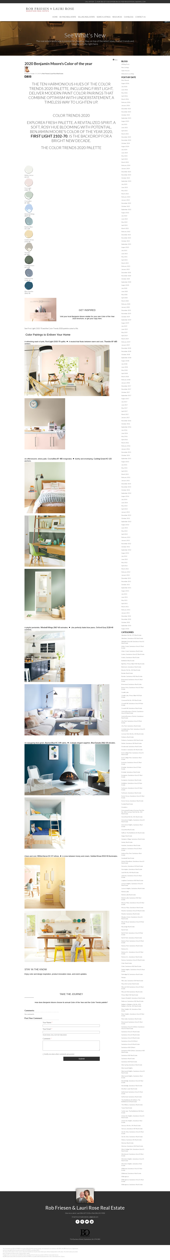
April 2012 (124, 565)
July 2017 (124, 402)
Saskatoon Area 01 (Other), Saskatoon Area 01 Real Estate (132, 1027)
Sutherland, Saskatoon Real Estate (131, 1097)
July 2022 (124, 216)
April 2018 (124, 373)
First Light (27, 188)
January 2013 (125, 540)
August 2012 (125, 553)
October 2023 (125, 178)
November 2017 (126, 389)
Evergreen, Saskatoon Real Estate (131, 780)
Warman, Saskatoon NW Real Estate (132, 1146)
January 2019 (125, 345)
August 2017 (125, 398)
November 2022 (126, 203)
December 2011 (126, 578)
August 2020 (125, 285)
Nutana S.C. (124, 949)
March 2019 (125, 339)
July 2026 (124, 86)
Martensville (125, 891)
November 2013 (126, 515)
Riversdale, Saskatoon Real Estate (131, 1019)
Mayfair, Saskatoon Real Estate (130, 914)
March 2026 (125, 99)
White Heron (28, 175)
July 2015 (124, 465)
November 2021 (126, 238)
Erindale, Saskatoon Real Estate (130, 772)
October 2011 (125, 584)
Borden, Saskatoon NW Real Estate (131, 676)
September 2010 (126, 625)
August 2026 (125, 83)
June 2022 (124, 219)
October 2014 (125, 490)
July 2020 (124, 288)
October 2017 (125, 392)
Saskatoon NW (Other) (128, 1047)
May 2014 (124, 506)
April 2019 (124, 335)
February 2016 (125, 446)
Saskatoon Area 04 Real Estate (130, 1044)
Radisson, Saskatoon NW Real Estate (132, 1001)
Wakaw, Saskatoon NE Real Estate (131, 1140)
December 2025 (126, 108)
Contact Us (140, 17)
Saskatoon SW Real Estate (129, 1062)
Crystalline (28, 201)
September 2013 (126, 521)
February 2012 (125, 572)
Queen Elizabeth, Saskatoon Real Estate (133, 998)
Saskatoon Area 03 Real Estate (130, 1038)
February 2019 (125, 342)
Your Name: (47, 1022)
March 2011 (125, 606)
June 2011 (124, 597)
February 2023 (125, 197)
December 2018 (126, 348)
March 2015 (125, 474)
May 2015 (124, 468)
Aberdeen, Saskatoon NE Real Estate (132, 638)
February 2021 (125, 266)
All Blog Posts (125, 64)
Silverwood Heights (127, 1068)
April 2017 (124, 411)
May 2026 (124, 93)
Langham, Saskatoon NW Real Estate (132, 880)
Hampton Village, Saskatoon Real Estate (133, 839)
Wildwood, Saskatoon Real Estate (131, 1173)
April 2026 (124, 96)
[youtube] (92, 1222)
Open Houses (125, 70)
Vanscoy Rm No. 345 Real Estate (131, 1125)
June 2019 (124, 329)
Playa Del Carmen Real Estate (130, 984)
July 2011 (124, 594)
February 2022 (125, 231)
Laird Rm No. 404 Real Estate (130, 872)
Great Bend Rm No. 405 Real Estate (132, 817)
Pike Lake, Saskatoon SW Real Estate (132, 980)
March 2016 (125, 443)
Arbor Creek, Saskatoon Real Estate (132, 651)
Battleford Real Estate (127, 660)
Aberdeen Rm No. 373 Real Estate (131, 635)
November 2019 (126, 313)
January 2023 (125, 200)
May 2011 (124, 600)
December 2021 (126, 235)
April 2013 (124, 534)
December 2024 (126, 137)
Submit (82, 1059)
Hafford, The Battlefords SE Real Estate (133, 833)
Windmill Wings (29, 214)
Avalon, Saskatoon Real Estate (130, 657)
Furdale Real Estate (127, 804)
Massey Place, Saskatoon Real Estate (132, 907)
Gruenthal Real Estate (128, 829)
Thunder (27, 253)
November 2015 (126, 452)
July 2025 (124, 124)
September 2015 (126, 458)
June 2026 (124, 90)
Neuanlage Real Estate (128, 926)
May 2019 (124, 332)
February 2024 (125, 165)
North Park (124, 930)
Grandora (124, 807)
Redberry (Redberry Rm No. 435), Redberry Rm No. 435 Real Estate (131, 1005)
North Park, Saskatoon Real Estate (131, 938)
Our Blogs (128, 17)
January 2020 (125, 307)
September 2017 (126, 395)
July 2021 (124, 250)
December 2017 (126, 386)
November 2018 (126, 351)
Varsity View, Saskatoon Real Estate (132, 1136)
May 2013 (124, 531)
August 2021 (125, 247)
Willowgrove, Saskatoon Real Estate (132, 1184)
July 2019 (124, 326)
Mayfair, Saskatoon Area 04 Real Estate (133, 911)
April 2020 (124, 298)
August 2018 (125, 361)
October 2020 (125, 279)
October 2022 (125, 206)
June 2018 (124, 367)
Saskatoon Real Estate (128, 1058)
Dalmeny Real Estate (127, 737)
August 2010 (125, 629)
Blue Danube (28, 291)
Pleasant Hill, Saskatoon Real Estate (132, 992)
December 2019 (126, 310)
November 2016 (126, 420)
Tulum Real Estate (126, 1108)
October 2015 (125, 455)
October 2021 (125, 241)
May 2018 (124, 370)
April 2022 (124, 225)
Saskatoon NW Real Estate (129, 1055)
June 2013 (124, 528)
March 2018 (125, 376)
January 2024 (125, 168)
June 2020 (124, 291)
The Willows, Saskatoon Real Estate (132, 1105)
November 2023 (126, 175)
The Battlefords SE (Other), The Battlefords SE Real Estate (130, 1100)
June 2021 (124, 253)
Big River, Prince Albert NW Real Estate (132, 664)
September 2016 (126, 427)
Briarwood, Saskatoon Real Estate (131, 684)
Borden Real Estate (127, 673)
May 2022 (124, 222)
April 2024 (124, 159)
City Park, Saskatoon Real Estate (131, 726)
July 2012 (124, 556)
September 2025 (126, 118)
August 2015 (125, 461)
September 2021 (126, 244)
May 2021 (124, 257)
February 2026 (125, 102)
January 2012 (125, 575)
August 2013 (125, 524)
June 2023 (124, 187)
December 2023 (126, 171)
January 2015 (125, 480)
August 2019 (125, 323)
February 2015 (125, 477)
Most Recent (125, 80)
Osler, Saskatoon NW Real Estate (131, 966)
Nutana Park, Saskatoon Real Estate (132, 946)
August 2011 (125, 591)
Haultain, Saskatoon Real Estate (130, 845)
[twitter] (87, 1222)
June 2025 (124, 127)
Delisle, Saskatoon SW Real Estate (131, 743)
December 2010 (126, 616)
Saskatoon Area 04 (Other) (129, 1041)
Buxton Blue (28, 227)
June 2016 (124, 433)
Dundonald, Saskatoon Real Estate (131, 746)
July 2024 (124, 149)
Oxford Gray (28, 278)
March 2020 (125, 301)
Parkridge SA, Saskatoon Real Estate (132, 974)
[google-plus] (82, 1222)
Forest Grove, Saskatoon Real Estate (132, 801)
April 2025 (124, 130)
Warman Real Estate (127, 1143)
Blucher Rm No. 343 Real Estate (130, 670)
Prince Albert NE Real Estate (129, 995)
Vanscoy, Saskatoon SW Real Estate (132, 1128)
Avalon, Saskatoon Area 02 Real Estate (132, 654)
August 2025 (125, 121)
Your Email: (47, 1029)
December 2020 (126, 272)
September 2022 (126, 209)
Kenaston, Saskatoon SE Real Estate (132, 866)
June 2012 (124, 559)
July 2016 (124, 430)
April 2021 (124, 260)
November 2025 (126, 112)
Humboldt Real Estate (127, 858)
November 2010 (126, 619)
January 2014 (125, 512)
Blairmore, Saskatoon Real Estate (131, 667)
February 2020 (125, 304)
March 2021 (125, 263)
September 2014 (126, 493)
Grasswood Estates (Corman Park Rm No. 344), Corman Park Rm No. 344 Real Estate (132, 811)
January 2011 (125, 613)
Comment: (47, 1038)
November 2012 (126, 543)
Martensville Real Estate (128, 895)
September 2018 (126, 357)
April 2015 (124, 471)
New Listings (125, 67)
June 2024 (124, 153)
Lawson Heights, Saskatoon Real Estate (133, 888)
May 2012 (124, 562)
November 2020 (126, 275)
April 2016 (124, 439)
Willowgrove (125, 1176)
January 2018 (125, 383)
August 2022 (125, 212)
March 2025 (125, 134)
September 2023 (126, 181)
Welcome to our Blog (127, 74)
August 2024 (125, 146)
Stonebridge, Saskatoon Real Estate (131, 1085)
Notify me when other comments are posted (59, 1054)
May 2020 (124, 294)
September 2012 (126, 550)
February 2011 (125, 610)
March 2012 (125, 569)
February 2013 (125, 537)
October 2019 (125, 316)
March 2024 (125, 162)
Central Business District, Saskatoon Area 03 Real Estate (132, 712)
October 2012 (125, 547)
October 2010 (125, 622)
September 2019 (126, 320)
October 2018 (125, 354)
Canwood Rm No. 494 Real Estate (131, 700)
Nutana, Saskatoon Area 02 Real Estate (133, 960)
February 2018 (125, 380)
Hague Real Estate (126, 836)
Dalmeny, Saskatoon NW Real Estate (132, 740)
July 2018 (124, 364)
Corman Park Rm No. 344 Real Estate (132, 734)
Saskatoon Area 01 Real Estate (130, 1031)
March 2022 (125, 228)
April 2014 (124, 509)
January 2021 (125, 269)
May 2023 (124, 190)
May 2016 (124, 436)
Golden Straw (29, 240)
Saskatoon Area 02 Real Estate (130, 1035)
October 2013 (125, 518)
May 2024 (124, 156)
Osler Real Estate (126, 963)
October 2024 (125, 143)
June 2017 (124, 405)
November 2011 (126, 581)
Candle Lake (125, 692)
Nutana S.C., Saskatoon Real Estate (131, 957)
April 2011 (124, 603)
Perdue (123, 977)
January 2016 (125, 449)
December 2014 (126, 484)
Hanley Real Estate (127, 842)
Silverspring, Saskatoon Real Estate (131, 1065)
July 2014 (124, 499)
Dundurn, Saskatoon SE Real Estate (132, 749)
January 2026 (125, 105)
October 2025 (125, 115)
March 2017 (125, 414)
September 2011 (126, 588)
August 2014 (125, 496)
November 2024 (126, 140)
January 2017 (125, 417)
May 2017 (124, 408)
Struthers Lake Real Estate (129, 1089)
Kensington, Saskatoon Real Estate (131, 869)
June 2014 (124, 502)
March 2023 (125, 194)
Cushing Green (29, 265)
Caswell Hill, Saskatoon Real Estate (131, 708)
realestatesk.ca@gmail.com (89, 1217)
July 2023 (124, 184)
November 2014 (126, 487)
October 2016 (125, 424)
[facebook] (78, 1222)
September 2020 (126, 282)
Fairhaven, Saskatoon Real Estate (131, 793)
